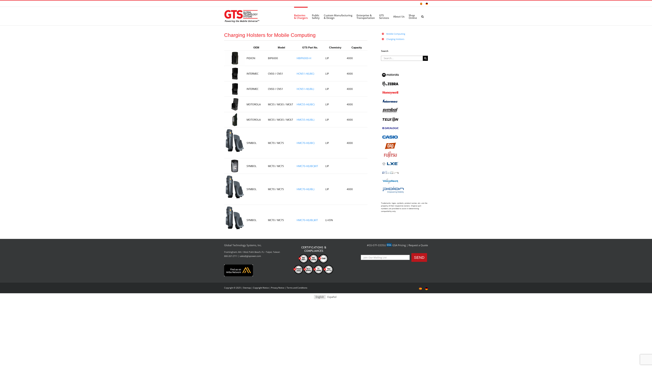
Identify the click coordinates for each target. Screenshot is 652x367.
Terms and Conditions (297, 287)
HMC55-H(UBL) (305, 119)
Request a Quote (418, 245)
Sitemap (247, 287)
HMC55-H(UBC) (305, 104)
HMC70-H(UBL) (305, 189)
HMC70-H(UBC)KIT (307, 166)
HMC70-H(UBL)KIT (307, 220)
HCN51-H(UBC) (305, 73)
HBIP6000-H (304, 58)
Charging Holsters (395, 39)
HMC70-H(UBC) (305, 143)
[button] (422, 16)
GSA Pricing (399, 245)
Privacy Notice (277, 287)
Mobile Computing (395, 33)
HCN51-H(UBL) (305, 89)
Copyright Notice (261, 287)
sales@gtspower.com (250, 256)
